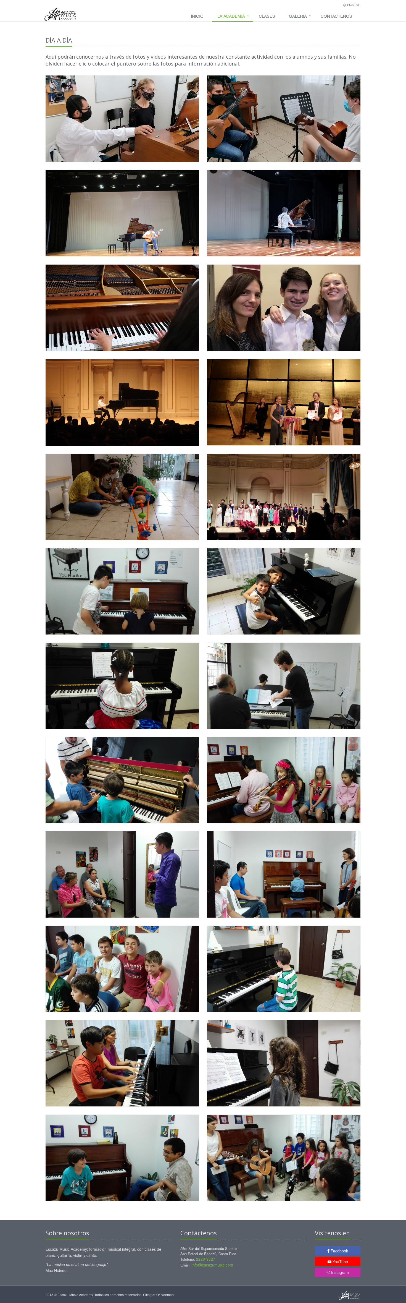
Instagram (339, 1272)
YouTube (339, 1261)
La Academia (231, 16)
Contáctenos (336, 16)
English (353, 5)
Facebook (338, 1251)
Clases (267, 16)
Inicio (197, 16)
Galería (298, 16)
